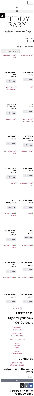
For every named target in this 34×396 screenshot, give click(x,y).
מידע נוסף (11, 207)
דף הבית (31, 38)
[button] (2, 15)
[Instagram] (22, 385)
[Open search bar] (17, 7)
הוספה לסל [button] (28, 79)
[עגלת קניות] (30, 2)
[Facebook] (31, 385)
